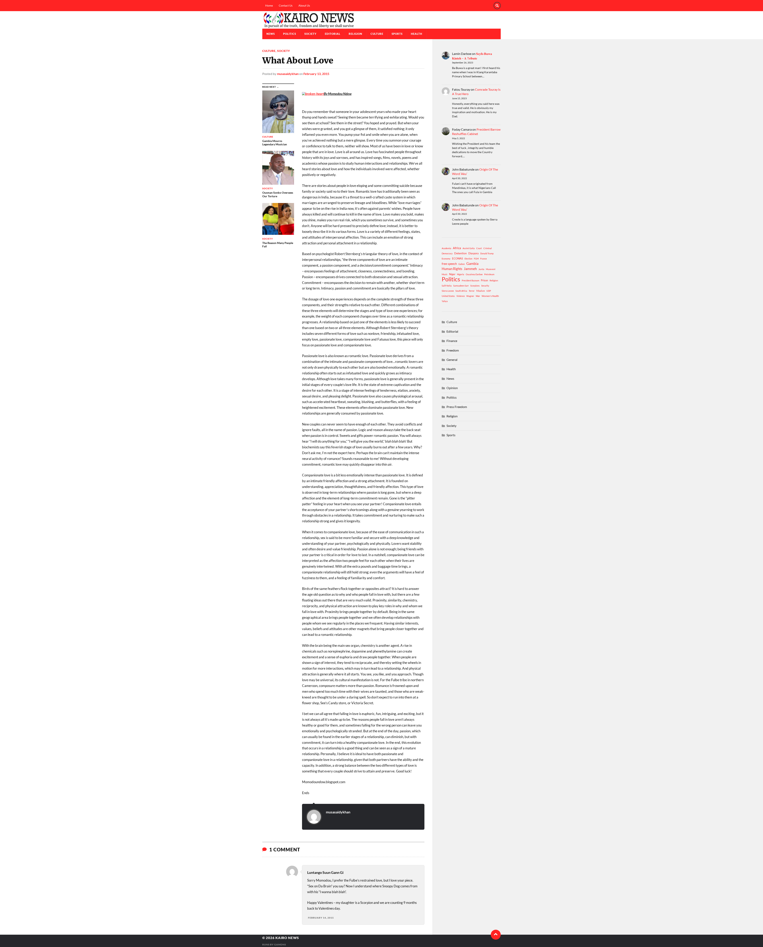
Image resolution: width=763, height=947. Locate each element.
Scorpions (475, 285)
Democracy (447, 253)
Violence (460, 296)
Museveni (490, 269)
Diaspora (473, 253)
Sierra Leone (448, 290)
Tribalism (480, 290)
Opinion (452, 388)
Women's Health (490, 295)
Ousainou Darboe (474, 274)
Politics (289, 33)
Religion (355, 33)
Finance (451, 341)
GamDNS (280, 944)
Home (269, 5)
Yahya (445, 301)
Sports (397, 33)
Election (468, 258)
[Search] (497, 5)
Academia (446, 248)
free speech (449, 263)
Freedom (452, 350)
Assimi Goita (469, 248)
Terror (471, 290)
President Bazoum (470, 280)
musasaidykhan (288, 74)
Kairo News (287, 938)
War (478, 295)
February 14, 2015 (321, 917)
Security (485, 285)
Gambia (472, 263)
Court (479, 248)
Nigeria (460, 274)
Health (416, 33)
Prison (484, 280)
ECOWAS (457, 258)
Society (310, 33)
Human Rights (452, 269)
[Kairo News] (381, 19)
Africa (457, 248)
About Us (304, 5)
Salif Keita (447, 285)
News (270, 33)
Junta (481, 269)
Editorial (332, 33)
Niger (452, 274)
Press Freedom (456, 407)
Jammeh (470, 269)
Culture (377, 33)
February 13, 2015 (316, 74)
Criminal (487, 248)
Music (444, 274)
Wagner (470, 296)
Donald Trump (487, 253)
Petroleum (489, 274)
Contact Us (285, 5)
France (483, 258)
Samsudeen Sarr (461, 285)
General (451, 359)
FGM (476, 258)
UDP (488, 290)
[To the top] (496, 935)
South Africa (461, 290)
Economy (446, 258)
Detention (460, 253)
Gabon (461, 264)
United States (448, 296)
